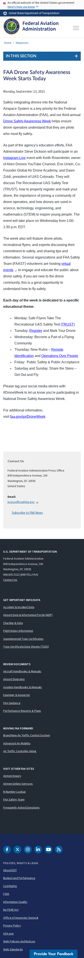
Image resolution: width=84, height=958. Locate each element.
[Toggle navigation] (76, 28)
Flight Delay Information (18, 631)
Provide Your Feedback (53, 953)
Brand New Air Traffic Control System (26, 735)
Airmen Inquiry (12, 776)
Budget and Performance (19, 878)
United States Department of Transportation (34, 13)
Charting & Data (13, 623)
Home (7, 43)
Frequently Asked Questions (21, 807)
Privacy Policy (12, 925)
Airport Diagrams (14, 679)
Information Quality (15, 902)
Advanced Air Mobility (17, 743)
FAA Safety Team (14, 799)
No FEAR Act (11, 910)
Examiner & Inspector (16, 695)
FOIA (6, 894)
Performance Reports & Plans (22, 711)
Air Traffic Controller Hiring (19, 751)
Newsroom (22, 43)
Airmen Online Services (18, 784)
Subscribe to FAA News (27, 513)
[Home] (30, 28)
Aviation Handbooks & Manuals (22, 687)
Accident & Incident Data (18, 607)
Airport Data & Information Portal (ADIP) (28, 615)
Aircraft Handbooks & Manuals (22, 671)
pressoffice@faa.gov (21, 502)
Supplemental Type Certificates (23, 639)
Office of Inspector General (20, 918)
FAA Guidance (11, 703)
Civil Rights (10, 886)
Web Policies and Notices (19, 941)
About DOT (10, 870)
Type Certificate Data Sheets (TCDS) (26, 646)
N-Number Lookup (14, 792)
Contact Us (10, 580)
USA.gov (8, 933)
